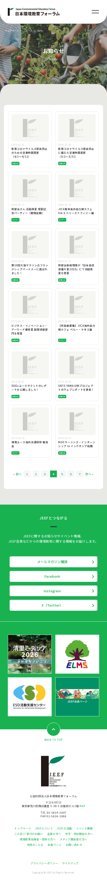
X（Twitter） (52, 605)
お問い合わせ (74, 845)
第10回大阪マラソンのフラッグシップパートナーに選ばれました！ (29, 269)
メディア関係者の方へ (73, 839)
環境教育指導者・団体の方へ (38, 839)
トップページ (12, 30)
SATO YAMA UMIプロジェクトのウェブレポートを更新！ (76, 387)
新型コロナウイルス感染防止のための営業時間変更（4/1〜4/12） (29, 152)
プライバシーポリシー (44, 863)
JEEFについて (44, 828)
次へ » (89, 474)
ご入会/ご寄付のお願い (28, 834)
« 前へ (17, 474)
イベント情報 (84, 828)
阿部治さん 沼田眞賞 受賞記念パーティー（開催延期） (28, 211)
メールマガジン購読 (52, 561)
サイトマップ (70, 863)
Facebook (52, 576)
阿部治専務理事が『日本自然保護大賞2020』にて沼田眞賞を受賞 (76, 269)
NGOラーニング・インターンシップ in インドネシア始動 (76, 444)
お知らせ (15, 163)
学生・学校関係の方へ (79, 834)
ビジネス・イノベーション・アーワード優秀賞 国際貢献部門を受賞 (29, 329)
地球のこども (35, 845)
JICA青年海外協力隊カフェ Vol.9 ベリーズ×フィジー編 (76, 211)
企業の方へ (54, 834)
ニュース (28, 30)
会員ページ (54, 845)
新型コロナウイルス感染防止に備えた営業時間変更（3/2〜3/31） (76, 152)
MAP (82, 806)
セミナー (15, 219)
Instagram (52, 590)
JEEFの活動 (64, 828)
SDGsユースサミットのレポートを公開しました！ (29, 387)
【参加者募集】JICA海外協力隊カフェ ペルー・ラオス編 (76, 327)
